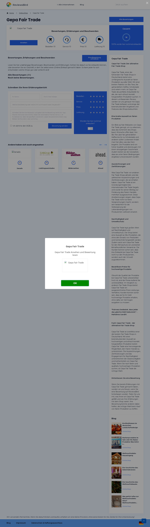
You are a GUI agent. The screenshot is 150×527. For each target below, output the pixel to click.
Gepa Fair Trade (75, 246)
